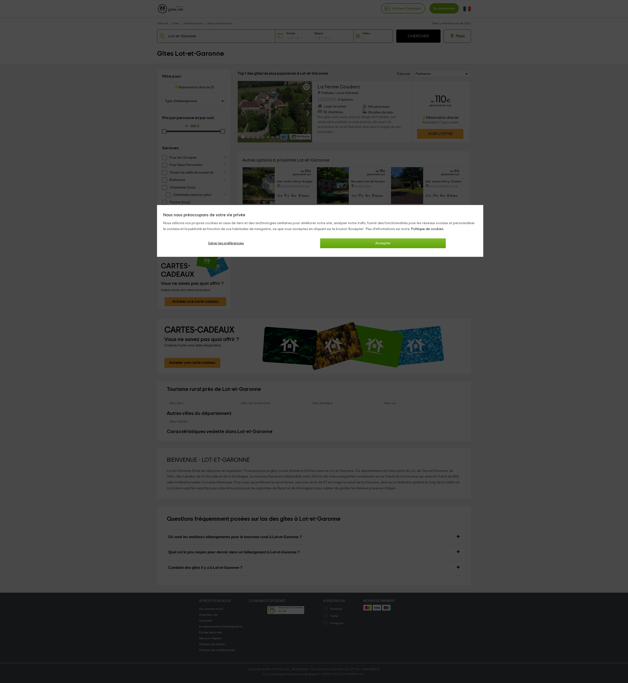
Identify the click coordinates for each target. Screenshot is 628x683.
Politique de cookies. (427, 229)
